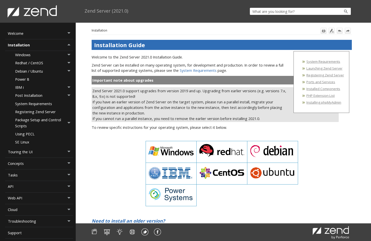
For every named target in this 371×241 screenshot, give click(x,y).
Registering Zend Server (35, 111)
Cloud (12, 209)
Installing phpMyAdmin (323, 102)
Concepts (16, 163)
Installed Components (323, 88)
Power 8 (22, 79)
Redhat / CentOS (29, 62)
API (10, 186)
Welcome (15, 33)
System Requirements (33, 103)
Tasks (13, 174)
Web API (15, 197)
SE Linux (22, 141)
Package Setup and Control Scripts (38, 122)
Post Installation (28, 95)
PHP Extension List (320, 95)
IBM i (19, 87)
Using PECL (25, 133)
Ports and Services (320, 82)
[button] (335, 11)
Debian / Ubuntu (29, 71)
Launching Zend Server (324, 68)
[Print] (324, 31)
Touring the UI (20, 151)
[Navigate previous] (340, 31)
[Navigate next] (348, 31)
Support (15, 232)
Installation (19, 44)
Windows (23, 54)
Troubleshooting (22, 221)
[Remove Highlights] (332, 31)
